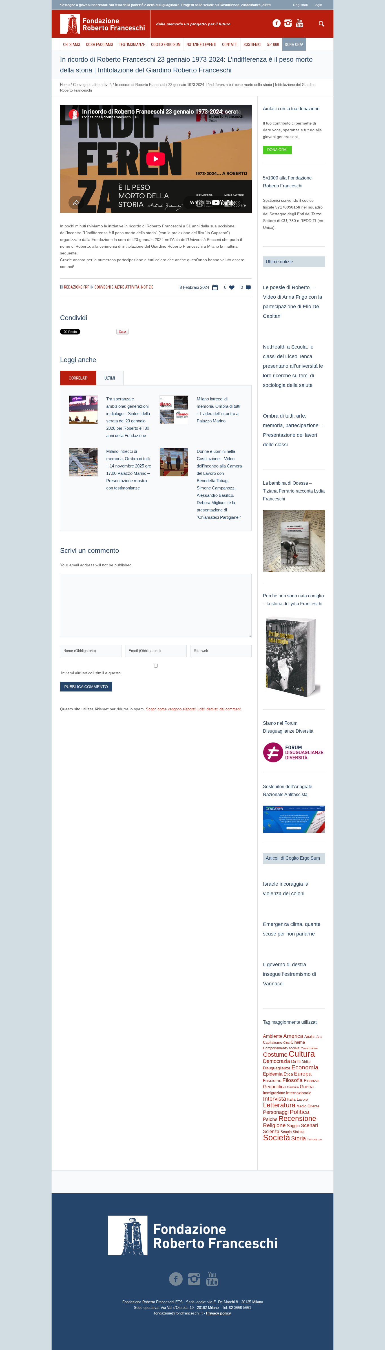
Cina (286, 1042)
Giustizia (293, 1087)
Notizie (147, 287)
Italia (291, 1099)
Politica (299, 1112)
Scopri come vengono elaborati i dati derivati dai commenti (194, 709)
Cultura (302, 1053)
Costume (275, 1054)
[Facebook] (276, 23)
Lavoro (302, 1099)
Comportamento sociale (281, 1048)
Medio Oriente (308, 1106)
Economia (304, 1067)
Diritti (295, 1061)
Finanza (311, 1080)
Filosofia (292, 1080)
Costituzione (309, 1048)
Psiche (270, 1119)
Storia (298, 1138)
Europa (303, 1074)
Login (317, 5)
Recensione (297, 1118)
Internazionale (298, 1092)
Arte (319, 1036)
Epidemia (272, 1073)
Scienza (271, 1131)
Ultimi (110, 378)
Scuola (286, 1132)
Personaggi (276, 1112)
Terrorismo (314, 1139)
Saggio (293, 1125)
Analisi (309, 1036)
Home (65, 85)
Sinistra (298, 1132)
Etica (288, 1074)
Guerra (307, 1086)
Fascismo (272, 1080)
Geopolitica (274, 1086)
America (293, 1036)
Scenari (309, 1125)
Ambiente (272, 1036)
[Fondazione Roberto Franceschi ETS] (192, 1235)
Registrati (300, 5)
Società (276, 1137)
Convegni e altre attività (92, 85)
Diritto (306, 1062)
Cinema (298, 1042)
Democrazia (276, 1061)
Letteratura (279, 1105)
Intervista (274, 1099)
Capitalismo (272, 1042)
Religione (274, 1125)
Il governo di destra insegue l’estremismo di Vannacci (289, 974)
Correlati (78, 378)
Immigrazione (274, 1093)
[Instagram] (288, 23)
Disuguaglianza (276, 1068)
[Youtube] (299, 23)
